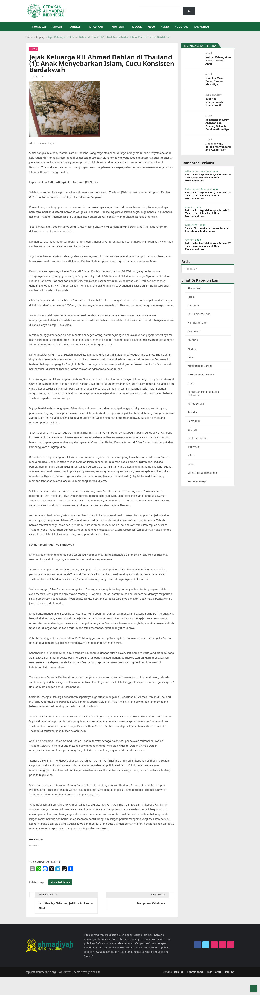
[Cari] (189, 11)
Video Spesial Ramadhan (202, 472)
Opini (191, 383)
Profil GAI (39, 26)
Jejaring (229, 972)
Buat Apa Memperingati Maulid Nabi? (214, 102)
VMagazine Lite (91, 972)
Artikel (75, 26)
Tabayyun (193, 446)
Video (151, 26)
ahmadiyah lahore (60, 882)
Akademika (194, 288)
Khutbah (118, 26)
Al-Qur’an (181, 26)
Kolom (191, 357)
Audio (165, 26)
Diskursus (193, 305)
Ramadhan (201, 26)
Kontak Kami (195, 972)
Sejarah (192, 429)
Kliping (33, 49)
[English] (212, 8)
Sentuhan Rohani (198, 438)
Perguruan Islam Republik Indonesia (203, 393)
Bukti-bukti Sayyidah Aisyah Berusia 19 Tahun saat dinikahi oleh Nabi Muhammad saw (208, 177)
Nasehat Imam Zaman (201, 374)
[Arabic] (208, 8)
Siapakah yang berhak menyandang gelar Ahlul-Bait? (218, 147)
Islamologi (194, 331)
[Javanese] (221, 8)
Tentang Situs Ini (172, 972)
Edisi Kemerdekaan (199, 314)
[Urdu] (217, 8)
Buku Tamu (214, 972)
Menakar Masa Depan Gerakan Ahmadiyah (214, 81)
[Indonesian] (203, 8)
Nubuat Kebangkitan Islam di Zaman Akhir (218, 60)
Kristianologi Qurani (200, 365)
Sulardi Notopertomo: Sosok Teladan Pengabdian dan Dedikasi (207, 229)
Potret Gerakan (196, 403)
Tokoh (191, 455)
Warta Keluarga (197, 481)
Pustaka (192, 412)
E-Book (137, 26)
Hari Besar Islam (213, 94)
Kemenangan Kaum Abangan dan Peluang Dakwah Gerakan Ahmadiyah (217, 124)
